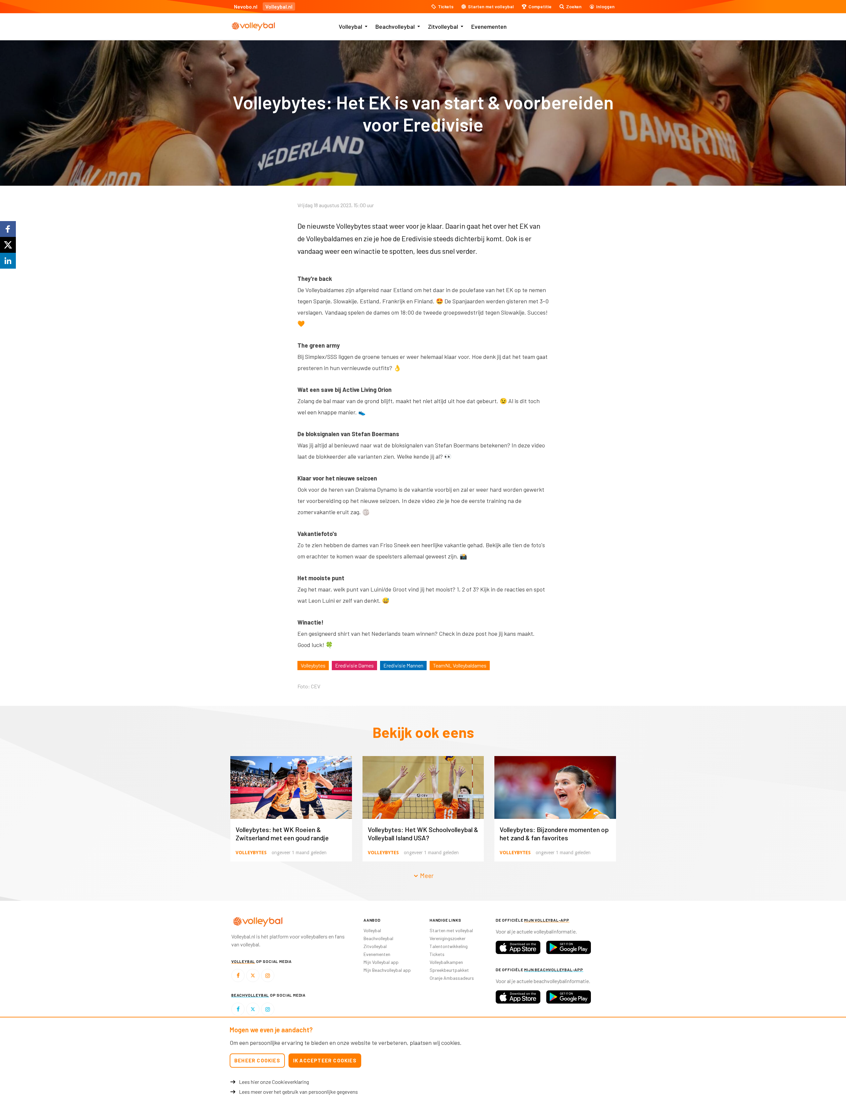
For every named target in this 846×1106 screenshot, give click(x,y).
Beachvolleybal (395, 26)
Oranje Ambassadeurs (452, 978)
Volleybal (350, 26)
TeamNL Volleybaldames (459, 665)
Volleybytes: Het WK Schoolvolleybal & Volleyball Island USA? (423, 833)
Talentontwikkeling (449, 946)
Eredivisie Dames (354, 665)
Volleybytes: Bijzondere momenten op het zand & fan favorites (554, 833)
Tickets (437, 954)
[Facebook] (238, 975)
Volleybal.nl (278, 6)
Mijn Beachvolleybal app (387, 970)
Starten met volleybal (451, 930)
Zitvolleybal (443, 26)
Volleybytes (313, 665)
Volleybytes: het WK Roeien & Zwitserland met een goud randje (282, 833)
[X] (252, 975)
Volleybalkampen (446, 962)
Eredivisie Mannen (403, 665)
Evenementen (489, 26)
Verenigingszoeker (448, 938)
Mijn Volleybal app (381, 962)
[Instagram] (267, 975)
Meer (426, 875)
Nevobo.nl (245, 6)
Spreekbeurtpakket (449, 970)
